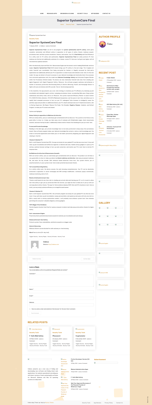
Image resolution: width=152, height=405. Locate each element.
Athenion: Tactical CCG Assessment (114, 127)
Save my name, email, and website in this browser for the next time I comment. (54, 309)
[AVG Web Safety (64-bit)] (102, 108)
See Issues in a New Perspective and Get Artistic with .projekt (113, 87)
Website (31, 302)
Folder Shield (111, 77)
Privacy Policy (109, 402)
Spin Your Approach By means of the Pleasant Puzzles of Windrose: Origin (81, 384)
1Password (56, 336)
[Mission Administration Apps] (65, 371)
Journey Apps (86, 259)
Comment (32, 273)
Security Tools (82, 13)
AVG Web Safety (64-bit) (114, 104)
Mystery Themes (49, 402)
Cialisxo (42, 46)
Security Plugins (43, 236)
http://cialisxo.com (53, 244)
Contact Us (106, 13)
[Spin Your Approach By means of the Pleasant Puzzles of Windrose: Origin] (65, 389)
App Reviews (95, 13)
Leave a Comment (51, 46)
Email (31, 296)
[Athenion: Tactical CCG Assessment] (102, 131)
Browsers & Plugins (67, 13)
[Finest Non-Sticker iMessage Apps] (102, 119)
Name (31, 289)
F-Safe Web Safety (36, 336)
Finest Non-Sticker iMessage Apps (112, 115)
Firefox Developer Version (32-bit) (80, 360)
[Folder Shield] (102, 79)
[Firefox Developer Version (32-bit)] (65, 362)
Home (42, 13)
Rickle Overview (37, 259)
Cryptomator (80, 336)
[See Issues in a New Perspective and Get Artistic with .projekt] (102, 93)
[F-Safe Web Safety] (65, 378)
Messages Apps (52, 13)
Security (36, 236)
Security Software (52, 236)
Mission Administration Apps (79, 369)
